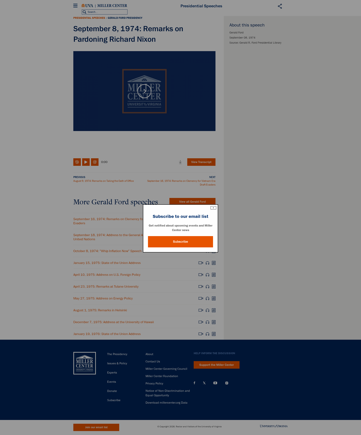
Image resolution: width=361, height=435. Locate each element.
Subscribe (180, 241)
